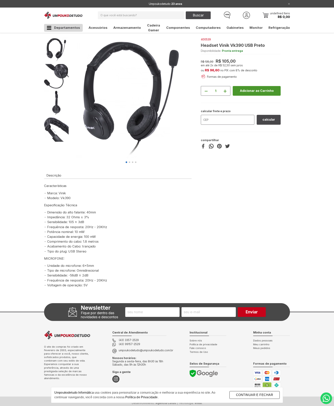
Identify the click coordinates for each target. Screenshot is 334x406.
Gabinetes (235, 28)
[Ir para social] (115, 379)
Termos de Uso (199, 351)
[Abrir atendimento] (226, 15)
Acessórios (98, 28)
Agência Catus (165, 403)
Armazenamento (127, 28)
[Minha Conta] (246, 15)
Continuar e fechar (254, 395)
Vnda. (198, 403)
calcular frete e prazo (216, 111)
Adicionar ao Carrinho (257, 91)
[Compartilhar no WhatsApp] (211, 147)
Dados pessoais (263, 340)
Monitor (256, 28)
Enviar (252, 312)
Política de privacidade (203, 344)
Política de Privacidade (141, 397)
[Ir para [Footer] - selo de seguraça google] (204, 373)
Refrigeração (279, 28)
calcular (268, 119)
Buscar (198, 15)
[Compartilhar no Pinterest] (219, 147)
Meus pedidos (261, 348)
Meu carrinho (261, 344)
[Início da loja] (63, 15)
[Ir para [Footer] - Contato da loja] (326, 398)
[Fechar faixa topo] (289, 4)
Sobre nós (196, 340)
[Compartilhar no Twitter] (227, 147)
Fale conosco (198, 348)
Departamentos (67, 28)
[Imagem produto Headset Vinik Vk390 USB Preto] (131, 97)
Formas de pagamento (222, 76)
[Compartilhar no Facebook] (203, 147)
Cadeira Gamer (153, 27)
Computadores (208, 28)
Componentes (178, 28)
